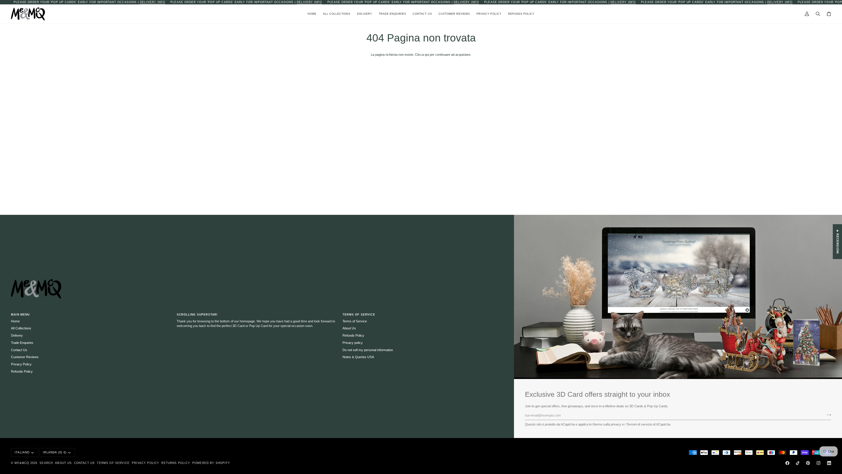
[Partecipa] (827, 414)
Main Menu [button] (20, 314)
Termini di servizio (639, 424)
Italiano (22, 452)
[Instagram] (819, 463)
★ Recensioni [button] (837, 242)
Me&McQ (21, 463)
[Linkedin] (829, 463)
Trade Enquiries (22, 343)
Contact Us (19, 350)
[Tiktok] (797, 463)
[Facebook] (787, 463)
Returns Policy (175, 463)
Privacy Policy (21, 364)
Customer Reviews (25, 357)
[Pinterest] (808, 463)
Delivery (17, 335)
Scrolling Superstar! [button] (197, 314)
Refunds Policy (22, 371)
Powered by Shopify (211, 463)
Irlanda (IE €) (54, 452)
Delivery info (152, 2)
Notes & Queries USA (358, 357)
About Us (349, 328)
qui (427, 54)
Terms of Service (355, 321)
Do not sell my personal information (368, 350)
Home (15, 321)
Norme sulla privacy (606, 424)
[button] (337, 14)
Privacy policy (353, 343)
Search (46, 463)
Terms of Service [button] (359, 314)
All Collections (21, 328)
